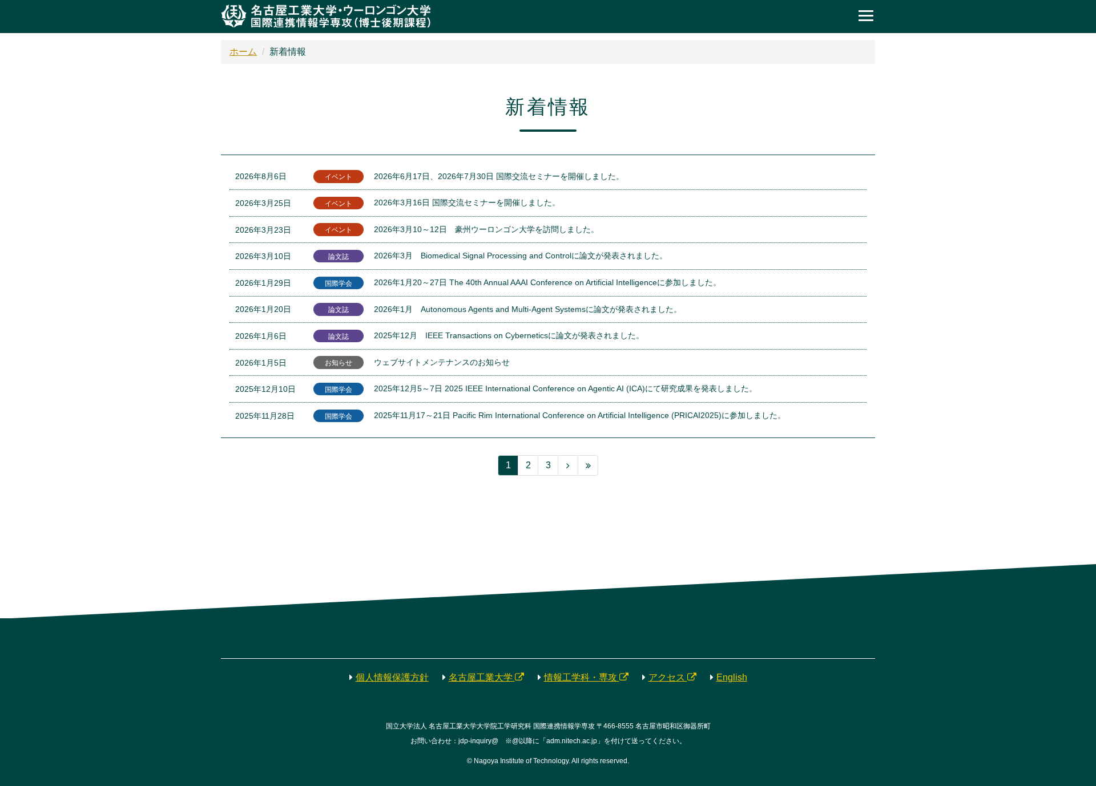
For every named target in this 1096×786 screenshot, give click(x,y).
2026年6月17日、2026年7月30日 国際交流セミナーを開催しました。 (499, 176)
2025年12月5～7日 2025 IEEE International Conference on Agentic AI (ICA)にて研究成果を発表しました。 (565, 388)
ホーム (243, 51)
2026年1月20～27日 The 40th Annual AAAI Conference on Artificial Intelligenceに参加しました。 (547, 282)
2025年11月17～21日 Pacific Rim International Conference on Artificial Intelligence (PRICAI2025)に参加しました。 (579, 415)
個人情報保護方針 (392, 677)
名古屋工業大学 (482, 677)
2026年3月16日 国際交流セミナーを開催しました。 (467, 202)
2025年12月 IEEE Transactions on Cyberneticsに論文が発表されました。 (509, 335)
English (731, 677)
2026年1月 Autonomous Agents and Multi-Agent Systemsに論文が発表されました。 (528, 309)
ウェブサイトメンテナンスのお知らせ (442, 362)
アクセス (667, 677)
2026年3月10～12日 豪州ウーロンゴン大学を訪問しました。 (486, 229)
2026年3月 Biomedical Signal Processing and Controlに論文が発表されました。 (520, 255)
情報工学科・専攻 (581, 677)
